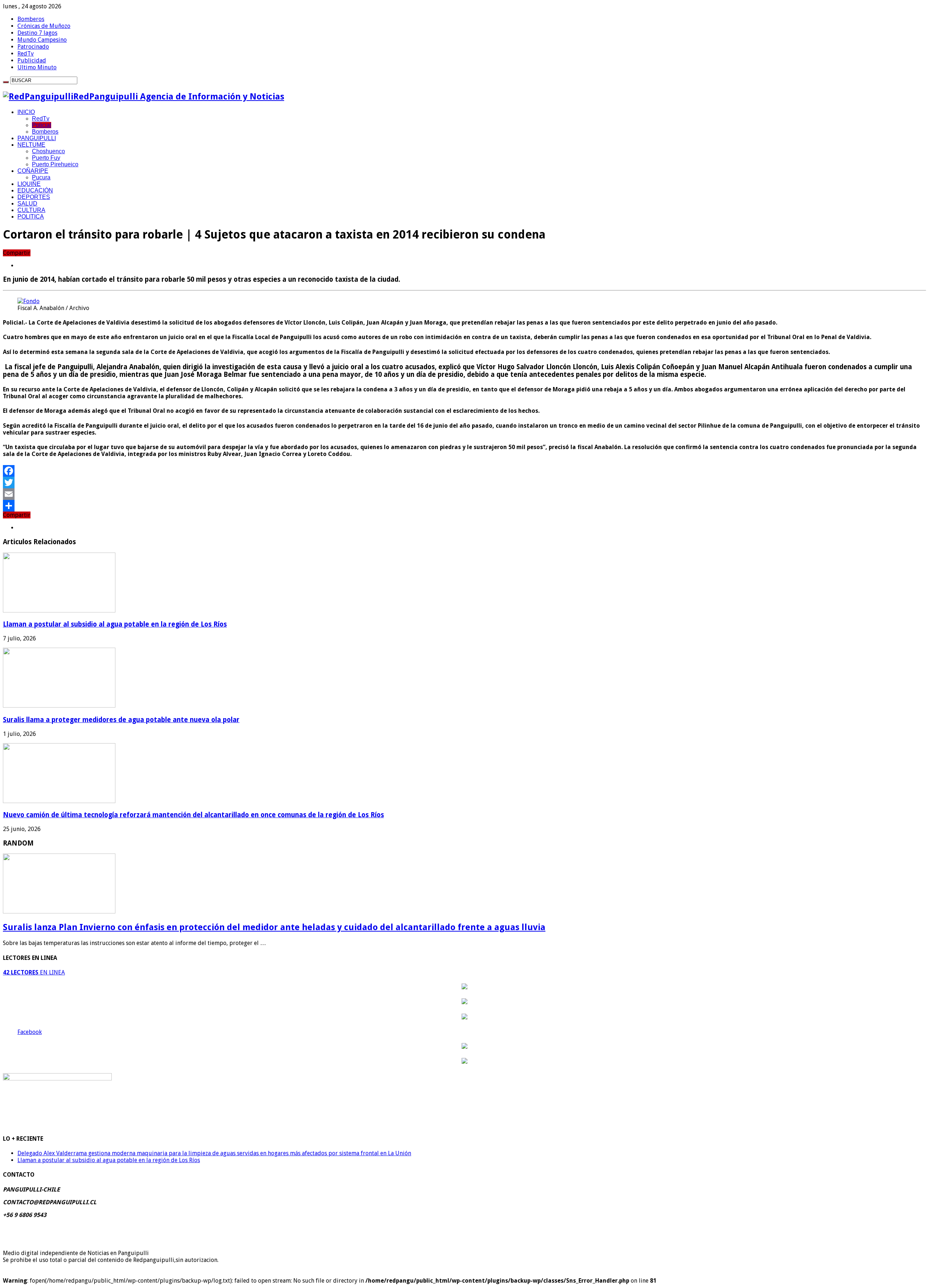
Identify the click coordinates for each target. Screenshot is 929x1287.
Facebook (29, 1032)
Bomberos (30, 19)
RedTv (25, 53)
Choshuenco (48, 151)
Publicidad (31, 60)
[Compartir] (464, 506)
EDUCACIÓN (35, 190)
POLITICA (30, 216)
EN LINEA (34, 972)
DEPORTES (33, 197)
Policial (41, 125)
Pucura (41, 177)
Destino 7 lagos (37, 32)
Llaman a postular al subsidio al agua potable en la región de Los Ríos (115, 624)
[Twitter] (464, 482)
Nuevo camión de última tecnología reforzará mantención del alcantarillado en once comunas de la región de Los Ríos (193, 815)
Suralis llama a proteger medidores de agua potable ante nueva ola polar (121, 720)
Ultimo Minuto (37, 67)
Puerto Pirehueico (55, 164)
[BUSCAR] (6, 82)
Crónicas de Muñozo (43, 26)
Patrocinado (33, 46)
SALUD (27, 203)
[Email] (464, 494)
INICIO (26, 112)
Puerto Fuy (46, 158)
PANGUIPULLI (36, 138)
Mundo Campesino (42, 39)
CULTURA (31, 210)
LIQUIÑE (29, 184)
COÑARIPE (32, 171)
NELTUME (31, 145)
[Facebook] (464, 471)
